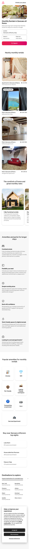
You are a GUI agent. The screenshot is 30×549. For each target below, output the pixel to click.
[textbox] (8, 38)
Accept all (14, 530)
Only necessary (14, 534)
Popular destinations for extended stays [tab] (12, 478)
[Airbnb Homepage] (3, 2)
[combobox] (14, 33)
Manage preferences (14, 538)
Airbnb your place (20, 2)
